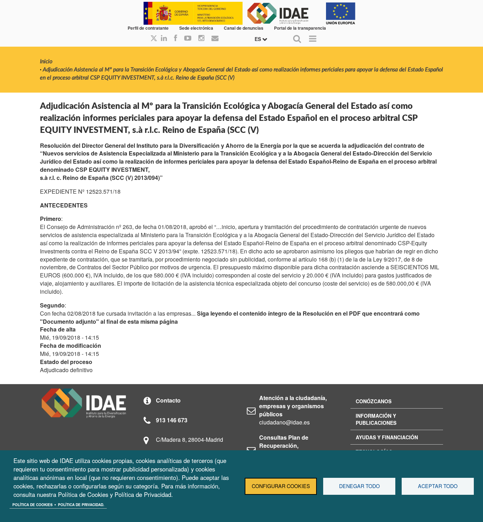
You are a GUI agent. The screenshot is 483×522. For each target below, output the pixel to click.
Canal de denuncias (243, 28)
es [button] (258, 38)
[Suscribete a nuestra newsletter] (215, 38)
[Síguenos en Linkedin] (163, 38)
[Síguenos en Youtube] (188, 38)
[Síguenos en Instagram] (201, 38)
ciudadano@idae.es (284, 422)
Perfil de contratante (148, 28)
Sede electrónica (196, 28)
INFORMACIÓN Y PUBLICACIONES (376, 419)
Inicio (46, 61)
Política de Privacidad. (81, 504)
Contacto (168, 400)
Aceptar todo (438, 485)
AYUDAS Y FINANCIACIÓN (387, 437)
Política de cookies (32, 504)
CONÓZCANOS (373, 401)
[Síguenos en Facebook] (175, 38)
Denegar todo (359, 485)
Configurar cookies (281, 485)
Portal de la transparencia (300, 28)
